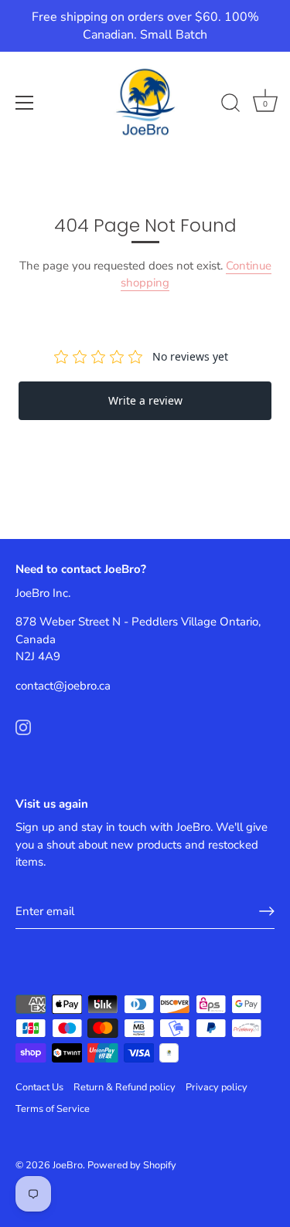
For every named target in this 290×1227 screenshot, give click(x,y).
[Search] (230, 105)
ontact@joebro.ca (66, 685)
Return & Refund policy (124, 1087)
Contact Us (39, 1087)
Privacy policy (216, 1087)
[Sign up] (267, 911)
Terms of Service (52, 1109)
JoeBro (68, 1165)
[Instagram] (23, 726)
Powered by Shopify (131, 1165)
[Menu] (25, 103)
